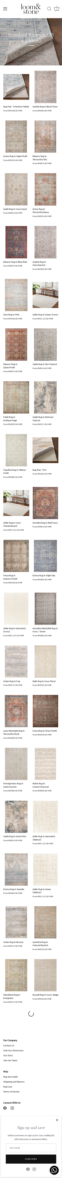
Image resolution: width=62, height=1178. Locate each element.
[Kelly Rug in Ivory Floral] (46, 661)
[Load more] (31, 1013)
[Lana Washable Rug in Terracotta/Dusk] (16, 711)
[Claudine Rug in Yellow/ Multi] (16, 450)
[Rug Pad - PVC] (46, 450)
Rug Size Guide (10, 1076)
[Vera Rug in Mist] (16, 295)
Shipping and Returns (13, 1081)
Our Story (8, 1055)
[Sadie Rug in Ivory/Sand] (16, 189)
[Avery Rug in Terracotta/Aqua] (46, 189)
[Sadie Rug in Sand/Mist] (16, 817)
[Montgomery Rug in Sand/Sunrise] (16, 764)
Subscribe (31, 1159)
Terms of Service (11, 1091)
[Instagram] (12, 1107)
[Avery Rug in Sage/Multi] (16, 136)
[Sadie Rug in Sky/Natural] (46, 344)
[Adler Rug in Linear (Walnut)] (46, 869)
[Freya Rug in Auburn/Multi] (16, 556)
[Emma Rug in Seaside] (16, 869)
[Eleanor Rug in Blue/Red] (16, 242)
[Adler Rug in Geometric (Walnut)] (46, 817)
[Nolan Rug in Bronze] (16, 922)
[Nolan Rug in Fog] (16, 661)
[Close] (57, 1120)
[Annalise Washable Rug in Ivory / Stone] (46, 608)
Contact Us (8, 1045)
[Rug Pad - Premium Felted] (16, 87)
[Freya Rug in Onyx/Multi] (46, 711)
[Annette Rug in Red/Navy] (46, 503)
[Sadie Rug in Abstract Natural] (46, 397)
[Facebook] (5, 1107)
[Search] (49, 9)
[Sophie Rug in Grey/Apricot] (46, 242)
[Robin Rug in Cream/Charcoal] (46, 764)
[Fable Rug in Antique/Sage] (16, 397)
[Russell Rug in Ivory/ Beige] (46, 975)
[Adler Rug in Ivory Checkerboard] (16, 503)
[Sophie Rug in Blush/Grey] (46, 87)
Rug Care (7, 1086)
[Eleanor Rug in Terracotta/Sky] (46, 136)
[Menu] (5, 8)
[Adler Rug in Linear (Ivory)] (46, 295)
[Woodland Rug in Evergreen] (16, 975)
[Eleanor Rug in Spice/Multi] (16, 344)
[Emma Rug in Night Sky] (46, 556)
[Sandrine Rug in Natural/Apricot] (46, 922)
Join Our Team (10, 1060)
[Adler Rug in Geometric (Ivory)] (16, 608)
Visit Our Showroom (13, 1050)
